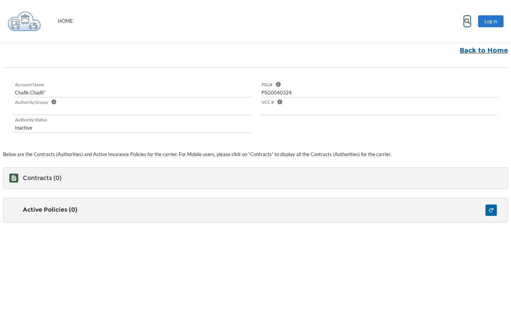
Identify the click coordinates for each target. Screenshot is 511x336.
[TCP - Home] (24, 21)
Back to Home (484, 50)
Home (65, 21)
